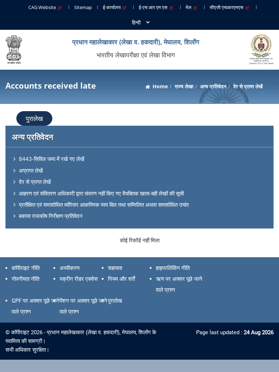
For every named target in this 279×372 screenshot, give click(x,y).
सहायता (115, 268)
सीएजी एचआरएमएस (228, 7)
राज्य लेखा (184, 86)
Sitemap (83, 7)
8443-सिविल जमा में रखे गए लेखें (51, 158)
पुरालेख (34, 118)
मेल (190, 7)
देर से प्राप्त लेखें (35, 181)
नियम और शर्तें (121, 279)
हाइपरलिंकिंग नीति (173, 268)
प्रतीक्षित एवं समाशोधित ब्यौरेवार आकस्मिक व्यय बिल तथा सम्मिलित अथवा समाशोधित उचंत (104, 204)
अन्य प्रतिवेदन (213, 86)
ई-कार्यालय (113, 7)
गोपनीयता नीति (25, 279)
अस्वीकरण (70, 268)
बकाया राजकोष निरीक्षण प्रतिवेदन (50, 215)
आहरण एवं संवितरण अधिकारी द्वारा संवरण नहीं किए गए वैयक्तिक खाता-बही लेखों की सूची (101, 193)
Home (160, 86)
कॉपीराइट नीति (26, 268)
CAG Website (43, 7)
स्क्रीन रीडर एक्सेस (79, 279)
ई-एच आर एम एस (154, 7)
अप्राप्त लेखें (31, 170)
